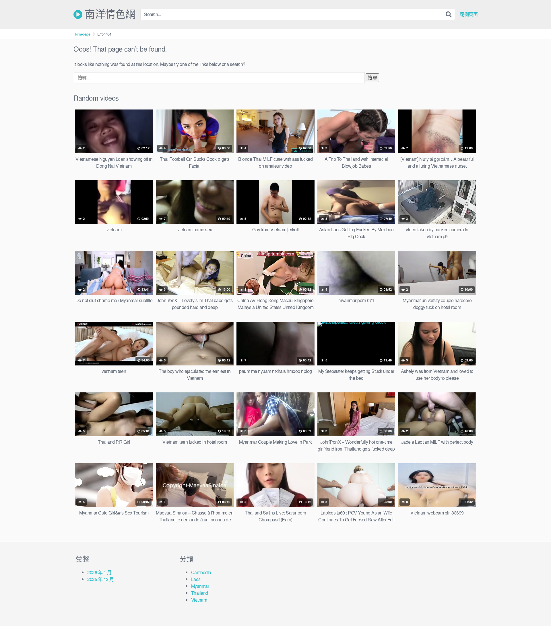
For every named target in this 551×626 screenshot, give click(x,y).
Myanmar (200, 586)
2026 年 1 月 (99, 572)
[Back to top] (535, 608)
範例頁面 (469, 14)
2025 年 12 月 (100, 579)
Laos (196, 579)
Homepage (81, 34)
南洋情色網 (109, 14)
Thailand (199, 593)
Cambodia (201, 572)
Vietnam (199, 599)
